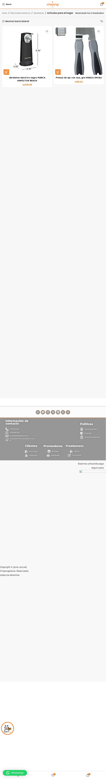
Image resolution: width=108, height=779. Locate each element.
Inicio (4, 13)
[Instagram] (48, 412)
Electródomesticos (20, 13)
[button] (15, 773)
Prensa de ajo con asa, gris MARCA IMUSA (79, 77)
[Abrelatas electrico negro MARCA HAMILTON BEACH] (27, 51)
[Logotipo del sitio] (53, 4)
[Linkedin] (58, 412)
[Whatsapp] (38, 412)
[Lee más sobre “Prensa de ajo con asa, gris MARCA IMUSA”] (58, 72)
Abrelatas (39, 13)
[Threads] (53, 412)
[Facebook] (43, 412)
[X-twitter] (63, 412)
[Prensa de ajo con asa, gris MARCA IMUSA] (79, 51)
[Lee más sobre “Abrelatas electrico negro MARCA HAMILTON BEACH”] (6, 72)
